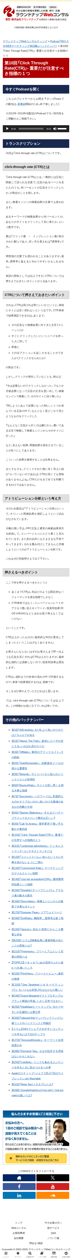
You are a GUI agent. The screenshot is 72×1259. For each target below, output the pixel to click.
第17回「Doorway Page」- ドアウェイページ (37, 912)
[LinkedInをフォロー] (19, 1195)
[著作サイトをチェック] (19, 1177)
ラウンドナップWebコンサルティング (25, 41)
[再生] (7, 128)
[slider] (62, 128)
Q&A (53, 1233)
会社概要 (19, 1238)
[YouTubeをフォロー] (52, 1186)
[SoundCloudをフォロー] (52, 1195)
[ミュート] (55, 128)
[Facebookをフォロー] (19, 1186)
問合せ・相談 (36, 1243)
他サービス (53, 1227)
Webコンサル (18, 1227)
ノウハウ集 (53, 1238)
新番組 (22, 104)
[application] (36, 128)
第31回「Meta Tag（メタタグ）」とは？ (32, 1084)
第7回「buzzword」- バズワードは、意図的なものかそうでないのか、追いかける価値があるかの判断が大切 (38, 801)
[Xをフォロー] (52, 1177)
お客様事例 (19, 1233)
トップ (18, 1222)
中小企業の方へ (53, 1222)
